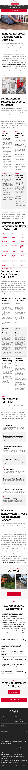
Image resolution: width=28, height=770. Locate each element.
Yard (13, 265)
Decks (13, 237)
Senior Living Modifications (14, 257)
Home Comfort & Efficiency (22, 246)
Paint (22, 265)
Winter (4, 265)
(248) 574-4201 (15, 7)
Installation (5, 251)
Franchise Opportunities (6, 734)
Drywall (5, 241)
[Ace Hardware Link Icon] (26, 731)
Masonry (5, 237)
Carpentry (23, 234)
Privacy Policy (11, 766)
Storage (5, 261)
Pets (22, 251)
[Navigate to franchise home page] (15, 2)
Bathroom (14, 234)
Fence (22, 241)
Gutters (5, 245)
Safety (4, 255)
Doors (22, 237)
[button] (14, 615)
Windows (23, 261)
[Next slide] (25, 584)
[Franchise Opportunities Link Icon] (26, 735)
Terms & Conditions (17, 766)
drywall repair (5, 183)
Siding (22, 255)
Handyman (14, 245)
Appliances (5, 234)
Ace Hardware (4, 731)
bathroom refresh (7, 138)
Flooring (14, 241)
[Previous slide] (2, 584)
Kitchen (13, 251)
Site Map (6, 766)
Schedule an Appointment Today (8, 562)
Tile (13, 261)
